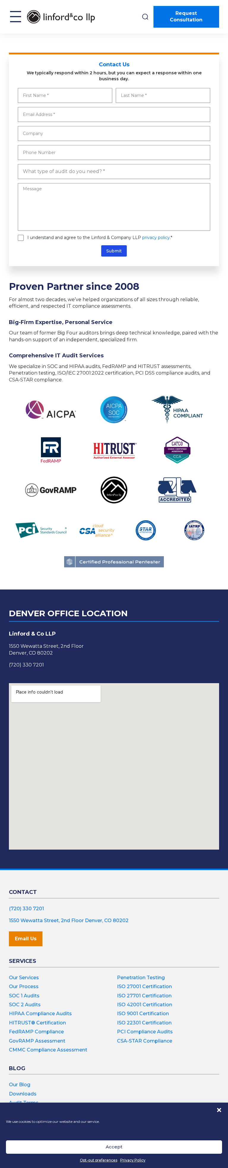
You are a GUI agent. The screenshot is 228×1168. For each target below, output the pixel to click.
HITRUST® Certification (37, 1023)
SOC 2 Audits (25, 1004)
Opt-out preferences (98, 1160)
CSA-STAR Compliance (144, 1041)
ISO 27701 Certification (144, 996)
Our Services (24, 977)
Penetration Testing (141, 977)
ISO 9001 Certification (143, 1013)
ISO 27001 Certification (144, 986)
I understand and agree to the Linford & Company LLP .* (99, 237)
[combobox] (114, 171)
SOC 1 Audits (24, 996)
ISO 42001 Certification (144, 1004)
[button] (219, 1110)
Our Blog (19, 1084)
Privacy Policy (132, 1160)
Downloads (23, 1094)
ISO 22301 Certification (144, 1023)
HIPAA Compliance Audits (40, 1013)
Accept (114, 1147)
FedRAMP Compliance (36, 1032)
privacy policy (156, 237)
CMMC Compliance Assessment (48, 1050)
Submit (114, 251)
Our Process (24, 986)
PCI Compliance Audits (145, 1032)
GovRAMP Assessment (37, 1041)
